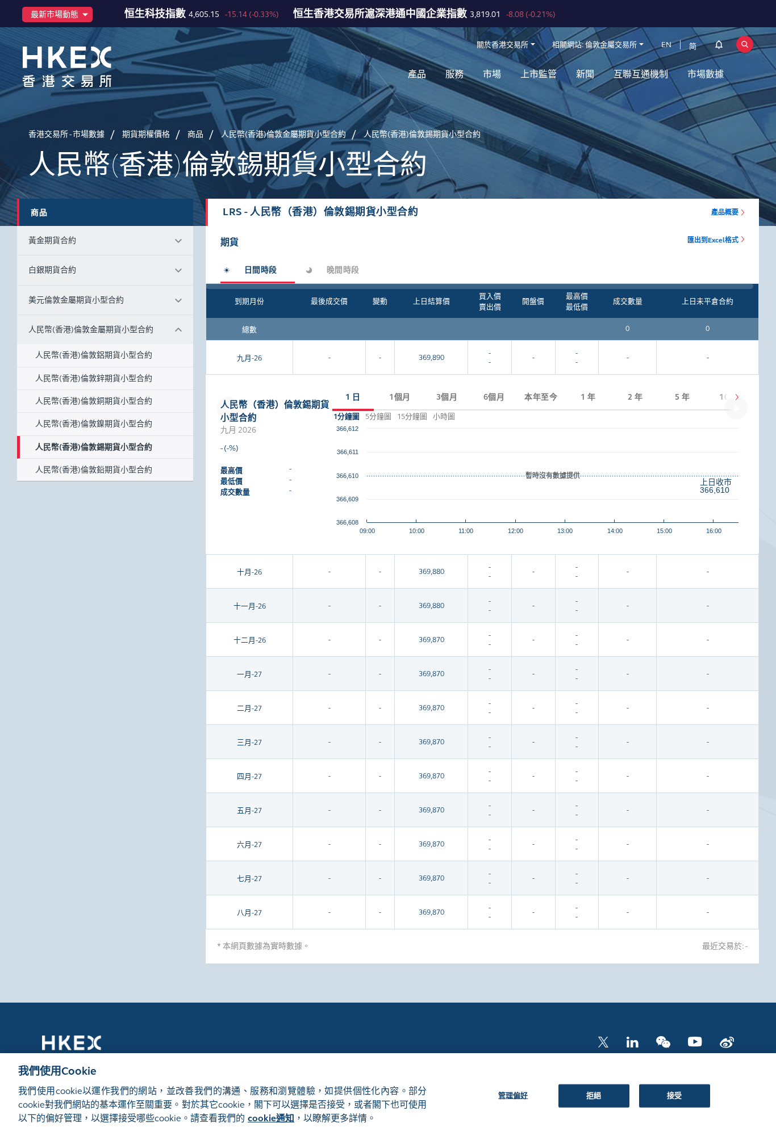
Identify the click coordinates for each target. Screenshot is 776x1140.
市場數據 (705, 74)
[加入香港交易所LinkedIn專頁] (632, 1041)
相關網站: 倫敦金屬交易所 (594, 44)
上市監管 (538, 74)
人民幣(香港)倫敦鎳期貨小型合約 (93, 424)
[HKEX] (96, 67)
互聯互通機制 (641, 74)
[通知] (719, 46)
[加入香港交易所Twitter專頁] (603, 1041)
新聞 (585, 74)
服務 (454, 74)
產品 (417, 74)
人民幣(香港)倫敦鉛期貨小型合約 (93, 470)
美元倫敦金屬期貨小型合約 (76, 300)
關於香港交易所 (502, 44)
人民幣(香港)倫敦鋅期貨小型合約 (93, 378)
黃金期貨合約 (52, 240)
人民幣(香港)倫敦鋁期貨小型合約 (93, 355)
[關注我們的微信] (663, 1041)
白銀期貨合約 (52, 270)
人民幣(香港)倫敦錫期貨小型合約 (93, 447)
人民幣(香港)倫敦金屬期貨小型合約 (90, 329)
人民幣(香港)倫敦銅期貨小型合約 (93, 401)
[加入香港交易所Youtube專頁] (695, 1041)
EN (666, 44)
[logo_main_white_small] (86, 1048)
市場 (492, 74)
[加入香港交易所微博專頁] (727, 1041)
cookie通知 (271, 1118)
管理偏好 (513, 1095)
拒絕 (593, 1095)
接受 (674, 1095)
